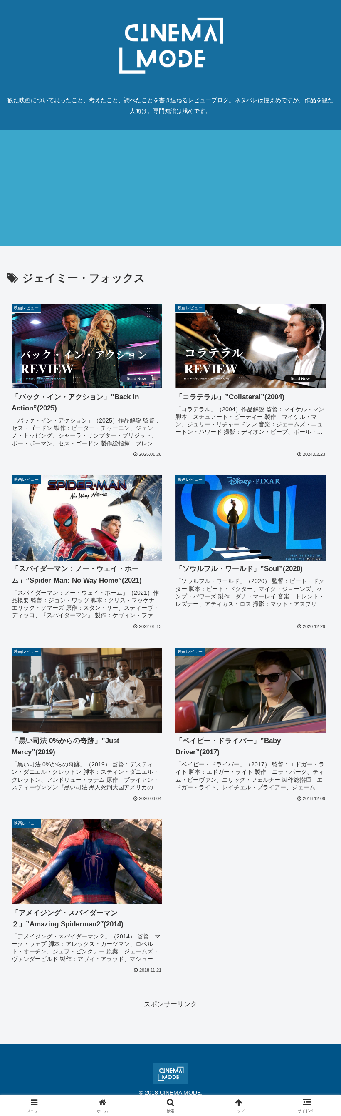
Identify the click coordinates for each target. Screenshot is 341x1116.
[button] (315, 1024)
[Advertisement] (170, 188)
